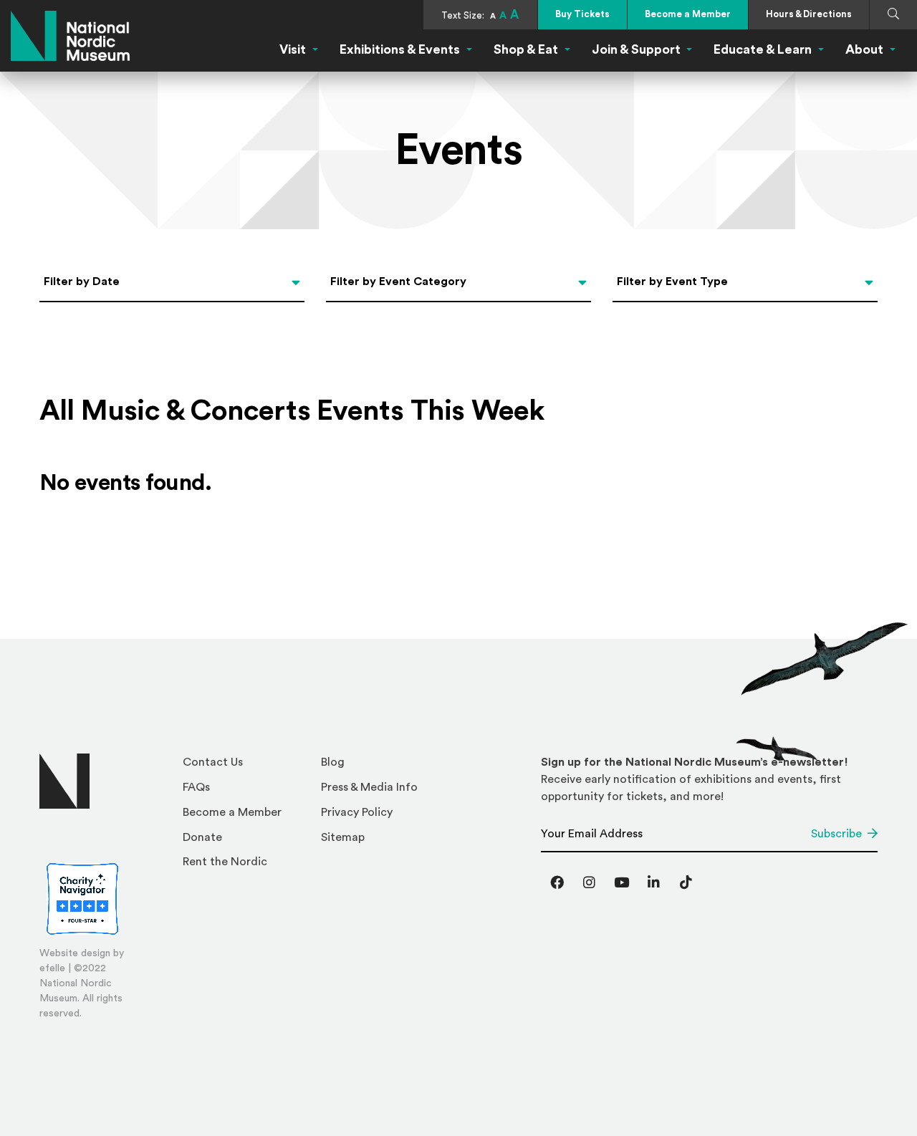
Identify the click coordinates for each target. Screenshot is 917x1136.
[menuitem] (246, 766)
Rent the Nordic (225, 861)
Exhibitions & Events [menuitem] (400, 49)
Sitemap (343, 837)
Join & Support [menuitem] (636, 49)
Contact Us (213, 762)
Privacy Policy (357, 812)
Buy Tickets (582, 14)
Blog (333, 762)
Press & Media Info (369, 787)
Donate (202, 837)
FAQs (196, 787)
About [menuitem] (864, 49)
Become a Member (688, 14)
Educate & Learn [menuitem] (763, 49)
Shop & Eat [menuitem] (526, 49)
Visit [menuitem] (292, 49)
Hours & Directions (809, 14)
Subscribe (836, 833)
